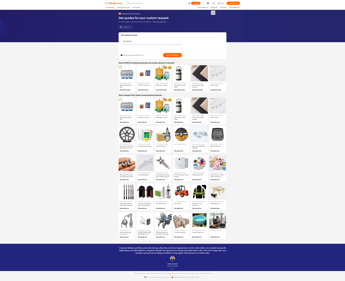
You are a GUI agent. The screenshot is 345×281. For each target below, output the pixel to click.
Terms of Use (175, 273)
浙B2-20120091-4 (196, 277)
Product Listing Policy (140, 273)
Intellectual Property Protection (154, 273)
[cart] (213, 3)
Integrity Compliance (205, 273)
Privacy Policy (167, 273)
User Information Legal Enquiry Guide (189, 273)
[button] (189, 3)
